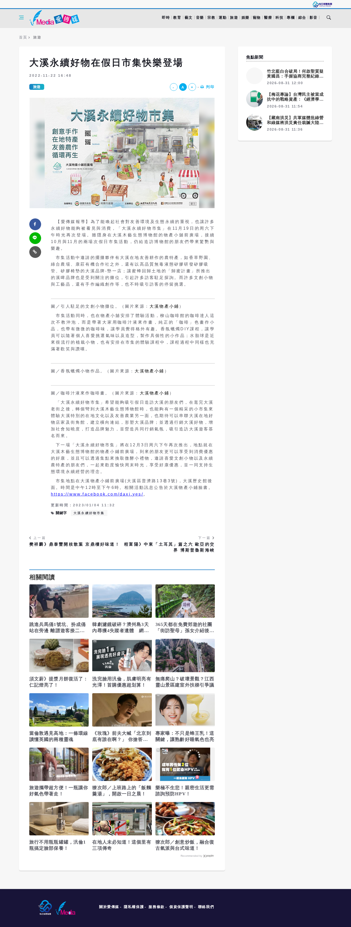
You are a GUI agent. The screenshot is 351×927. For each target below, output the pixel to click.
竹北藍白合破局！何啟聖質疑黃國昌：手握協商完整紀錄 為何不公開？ (295, 76)
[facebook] (35, 224)
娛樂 (246, 17)
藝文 (189, 17)
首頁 (23, 37)
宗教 (211, 17)
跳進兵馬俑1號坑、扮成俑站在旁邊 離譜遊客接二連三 (57, 628)
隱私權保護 (134, 907)
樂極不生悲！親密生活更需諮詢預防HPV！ (184, 790)
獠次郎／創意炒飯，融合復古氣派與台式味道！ (184, 845)
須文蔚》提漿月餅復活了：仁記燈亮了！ (58, 682)
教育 (177, 17)
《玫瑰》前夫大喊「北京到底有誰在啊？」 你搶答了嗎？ (121, 736)
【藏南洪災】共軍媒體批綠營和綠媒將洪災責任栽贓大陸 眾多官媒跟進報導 (295, 122)
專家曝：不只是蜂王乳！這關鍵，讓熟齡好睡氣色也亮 (184, 736)
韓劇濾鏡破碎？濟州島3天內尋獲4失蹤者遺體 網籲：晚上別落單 (120, 628)
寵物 (257, 17)
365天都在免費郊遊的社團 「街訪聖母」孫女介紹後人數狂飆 (184, 628)
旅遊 (234, 17)
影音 (314, 17)
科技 (279, 17)
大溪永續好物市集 (89, 513)
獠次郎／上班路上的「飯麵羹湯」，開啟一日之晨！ (121, 790)
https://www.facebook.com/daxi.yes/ (97, 494)
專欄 (291, 17)
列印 (210, 87)
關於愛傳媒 (109, 907)
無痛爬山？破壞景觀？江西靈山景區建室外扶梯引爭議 (184, 682)
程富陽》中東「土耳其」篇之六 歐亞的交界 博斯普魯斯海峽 (169, 547)
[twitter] (35, 238)
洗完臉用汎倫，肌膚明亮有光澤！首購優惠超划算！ (121, 682)
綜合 (302, 17)
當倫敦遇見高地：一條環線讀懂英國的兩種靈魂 (58, 736)
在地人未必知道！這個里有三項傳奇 (121, 845)
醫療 (268, 17)
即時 (166, 17)
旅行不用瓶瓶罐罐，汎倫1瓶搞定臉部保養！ (57, 845)
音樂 (200, 17)
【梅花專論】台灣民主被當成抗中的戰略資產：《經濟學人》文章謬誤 (295, 99)
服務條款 (156, 907)
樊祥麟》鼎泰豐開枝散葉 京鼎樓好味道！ (74, 544)
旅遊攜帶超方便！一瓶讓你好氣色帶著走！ (58, 790)
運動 (223, 17)
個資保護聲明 (181, 907)
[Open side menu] (21, 17)
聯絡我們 (206, 907)
